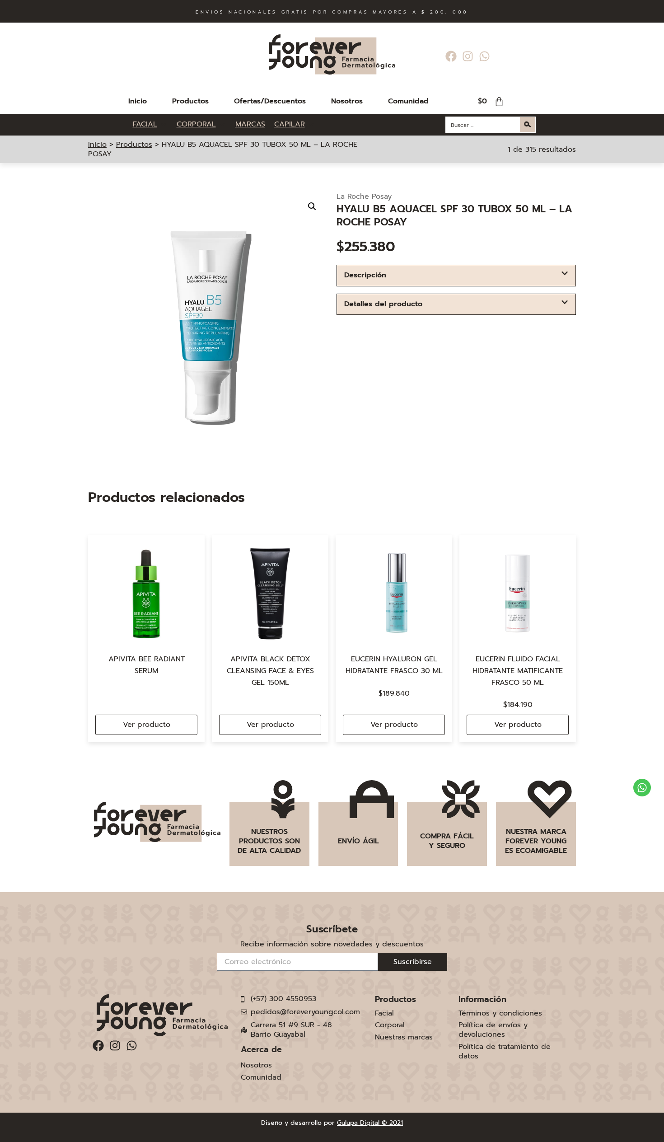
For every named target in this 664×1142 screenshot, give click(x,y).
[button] (312, 206)
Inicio (137, 101)
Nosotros (347, 101)
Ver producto (146, 724)
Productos (190, 101)
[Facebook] (451, 56)
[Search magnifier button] (527, 124)
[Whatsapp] (484, 56)
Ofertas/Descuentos (270, 101)
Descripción (365, 275)
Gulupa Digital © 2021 (370, 1123)
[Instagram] (467, 56)
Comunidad (408, 101)
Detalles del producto (383, 304)
